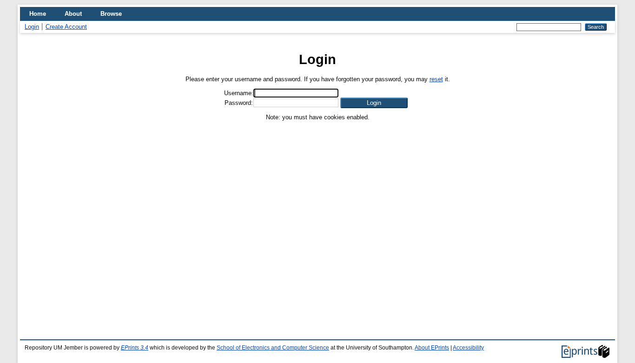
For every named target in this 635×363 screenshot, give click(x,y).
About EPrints (432, 347)
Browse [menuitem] (111, 13)
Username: (238, 93)
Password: (239, 102)
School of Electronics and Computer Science (273, 347)
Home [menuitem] (37, 13)
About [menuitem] (73, 13)
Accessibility (468, 347)
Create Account (66, 26)
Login (32, 26)
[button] (374, 102)
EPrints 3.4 (134, 347)
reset (436, 79)
